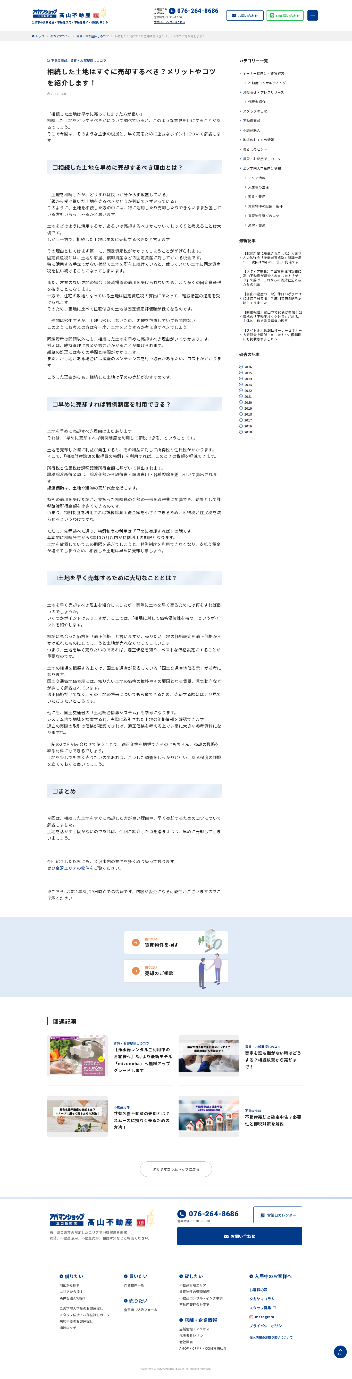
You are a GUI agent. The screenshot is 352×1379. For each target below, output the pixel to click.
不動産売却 (59, 60)
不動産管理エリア (192, 1285)
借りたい (74, 1276)
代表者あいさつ (191, 1335)
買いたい (138, 1276)
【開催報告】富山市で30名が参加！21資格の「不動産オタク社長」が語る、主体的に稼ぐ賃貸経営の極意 (272, 316)
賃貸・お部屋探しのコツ (88, 60)
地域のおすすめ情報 (258, 139)
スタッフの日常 (255, 111)
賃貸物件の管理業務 (194, 1291)
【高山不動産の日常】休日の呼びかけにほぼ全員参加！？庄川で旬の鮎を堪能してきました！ (272, 298)
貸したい (194, 1276)
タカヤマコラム (262, 1298)
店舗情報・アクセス (194, 1328)
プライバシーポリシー (267, 1325)
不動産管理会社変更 (194, 1304)
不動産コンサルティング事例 (201, 1298)
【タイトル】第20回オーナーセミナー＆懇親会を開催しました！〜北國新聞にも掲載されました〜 (272, 334)
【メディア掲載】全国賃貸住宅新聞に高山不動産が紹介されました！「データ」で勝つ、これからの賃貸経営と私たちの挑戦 (272, 278)
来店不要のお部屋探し (76, 1321)
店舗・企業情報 (201, 1319)
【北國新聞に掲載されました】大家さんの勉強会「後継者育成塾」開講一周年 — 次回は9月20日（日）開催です (272, 257)
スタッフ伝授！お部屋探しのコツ (85, 1314)
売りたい (138, 1300)
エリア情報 (256, 177)
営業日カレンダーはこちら (169, 22)
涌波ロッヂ (68, 1327)
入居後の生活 (258, 187)
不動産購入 (251, 130)
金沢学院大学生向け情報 (262, 168)
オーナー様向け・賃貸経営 (263, 73)
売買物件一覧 (134, 1285)
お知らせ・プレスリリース (263, 92)
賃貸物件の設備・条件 (265, 206)
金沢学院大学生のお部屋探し (81, 1308)
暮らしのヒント (255, 149)
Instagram (264, 1316)
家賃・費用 (256, 196)
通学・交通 (256, 225)
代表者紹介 (256, 101)
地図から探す (70, 1285)
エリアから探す (71, 1291)
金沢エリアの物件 (73, 868)
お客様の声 (258, 1289)
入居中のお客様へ (273, 1276)
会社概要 (186, 1341)
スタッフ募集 (260, 1307)
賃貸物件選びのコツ (263, 215)
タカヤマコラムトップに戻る (176, 1169)
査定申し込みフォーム (140, 1309)
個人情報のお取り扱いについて (271, 1337)
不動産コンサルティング (267, 82)
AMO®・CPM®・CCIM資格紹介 (203, 1348)
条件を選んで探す (73, 1298)
